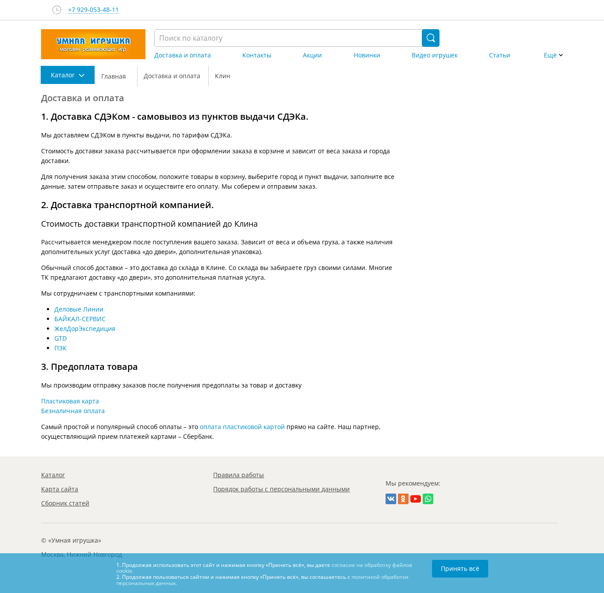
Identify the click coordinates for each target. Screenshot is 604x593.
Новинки (367, 55)
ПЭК (60, 348)
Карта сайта (59, 489)
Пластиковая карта (70, 401)
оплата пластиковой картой (242, 426)
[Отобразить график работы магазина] (56, 10)
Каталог (53, 475)
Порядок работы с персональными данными (281, 489)
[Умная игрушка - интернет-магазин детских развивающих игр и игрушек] (93, 44)
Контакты (256, 55)
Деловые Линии (78, 309)
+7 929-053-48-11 (93, 10)
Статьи (499, 55)
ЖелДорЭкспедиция (84, 328)
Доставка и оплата (182, 55)
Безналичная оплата (73, 411)
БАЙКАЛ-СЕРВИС (80, 319)
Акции (312, 55)
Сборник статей (65, 503)
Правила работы (238, 475)
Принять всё (460, 568)
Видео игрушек (435, 55)
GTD (60, 338)
